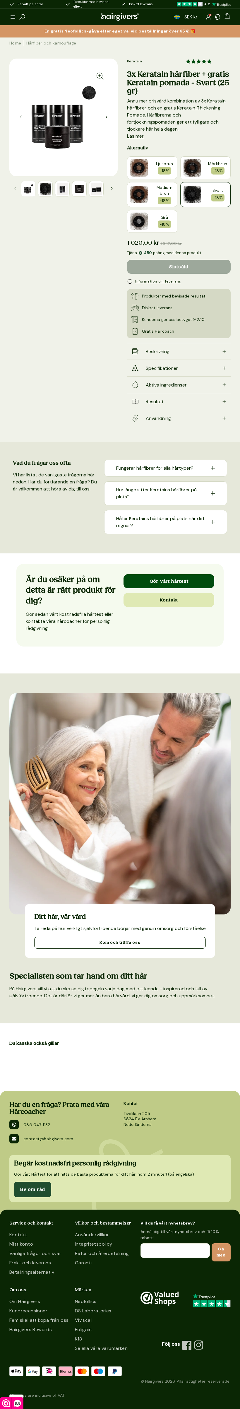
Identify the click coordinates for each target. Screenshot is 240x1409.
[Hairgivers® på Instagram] (198, 1345)
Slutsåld (178, 267)
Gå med (221, 1252)
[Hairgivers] (120, 17)
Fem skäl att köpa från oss (38, 1320)
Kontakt (169, 600)
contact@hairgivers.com (48, 1138)
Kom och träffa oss (120, 942)
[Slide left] (106, 117)
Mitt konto (21, 1244)
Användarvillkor (92, 1235)
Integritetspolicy (93, 1244)
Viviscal (83, 1320)
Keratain (134, 61)
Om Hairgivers (24, 1301)
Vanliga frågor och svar (35, 1253)
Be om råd (32, 1189)
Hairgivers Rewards (30, 1329)
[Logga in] (208, 16)
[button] (12, 16)
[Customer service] (217, 16)
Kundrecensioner (28, 1311)
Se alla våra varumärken (101, 1348)
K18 (78, 1339)
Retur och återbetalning (102, 1253)
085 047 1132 (36, 1124)
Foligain (83, 1329)
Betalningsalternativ (31, 1272)
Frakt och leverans (30, 1263)
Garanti (83, 1263)
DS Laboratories (93, 1311)
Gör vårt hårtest (169, 581)
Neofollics (86, 1301)
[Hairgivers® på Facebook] (187, 1345)
